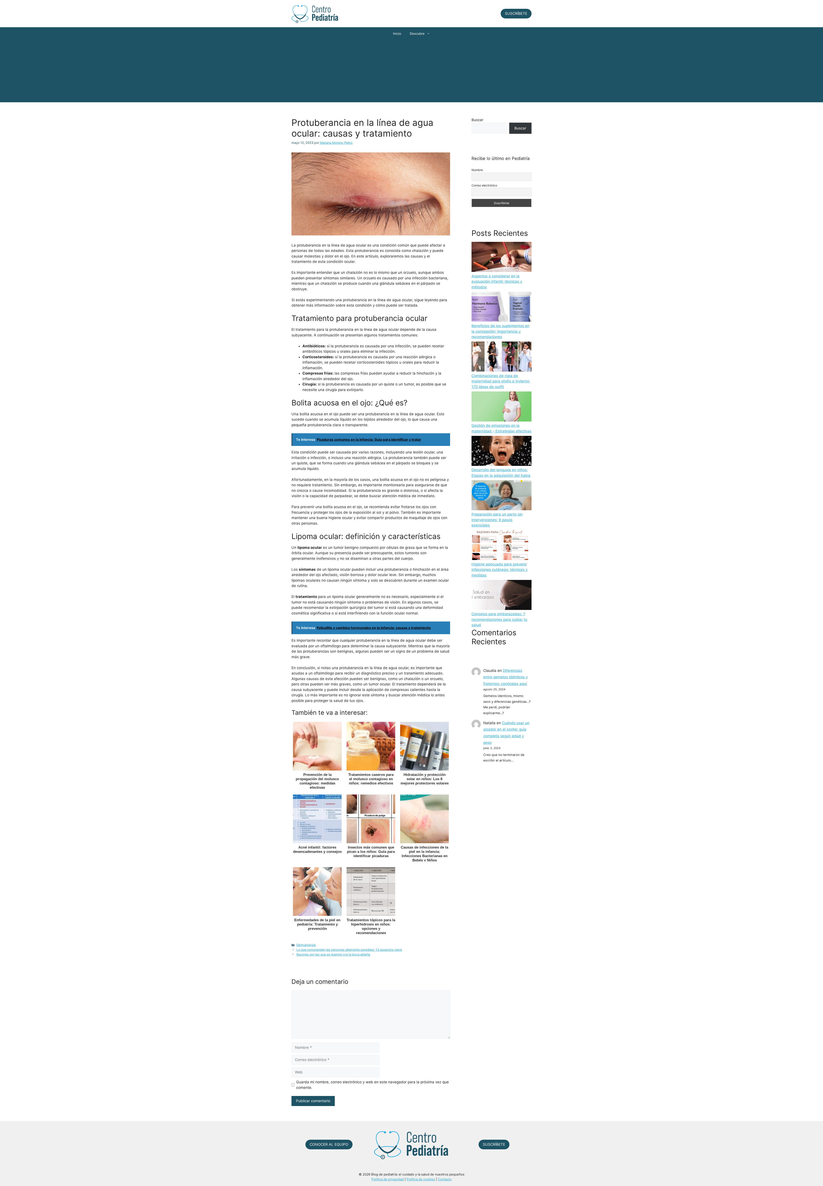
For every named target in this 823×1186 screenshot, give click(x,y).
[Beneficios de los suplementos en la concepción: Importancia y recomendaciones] (502, 308)
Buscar (477, 120)
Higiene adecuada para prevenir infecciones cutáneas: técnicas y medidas (499, 569)
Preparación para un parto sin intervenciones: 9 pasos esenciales (497, 519)
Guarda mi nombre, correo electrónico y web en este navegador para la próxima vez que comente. (372, 1085)
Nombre (477, 170)
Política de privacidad (387, 1179)
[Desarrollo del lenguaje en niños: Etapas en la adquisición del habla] (502, 452)
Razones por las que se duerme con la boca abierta (333, 954)
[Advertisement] (411, 72)
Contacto (445, 1179)
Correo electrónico (484, 185)
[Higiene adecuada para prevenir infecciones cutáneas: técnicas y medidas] (502, 546)
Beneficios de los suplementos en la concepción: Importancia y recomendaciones (500, 331)
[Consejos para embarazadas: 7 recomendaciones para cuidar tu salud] (502, 596)
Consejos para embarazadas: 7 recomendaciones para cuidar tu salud (499, 619)
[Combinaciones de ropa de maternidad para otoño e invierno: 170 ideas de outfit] (502, 357)
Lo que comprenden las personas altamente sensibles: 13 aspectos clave (349, 949)
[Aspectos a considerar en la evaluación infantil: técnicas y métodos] (502, 258)
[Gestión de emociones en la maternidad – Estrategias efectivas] (502, 407)
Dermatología (306, 945)
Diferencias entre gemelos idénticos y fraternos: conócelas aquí (505, 677)
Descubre (417, 34)
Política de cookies (421, 1179)
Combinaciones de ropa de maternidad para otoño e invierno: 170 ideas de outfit (501, 381)
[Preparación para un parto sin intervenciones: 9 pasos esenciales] (502, 496)
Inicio (397, 34)
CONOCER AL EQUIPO (329, 1144)
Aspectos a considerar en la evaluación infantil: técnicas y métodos (497, 281)
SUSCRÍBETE (516, 13)
